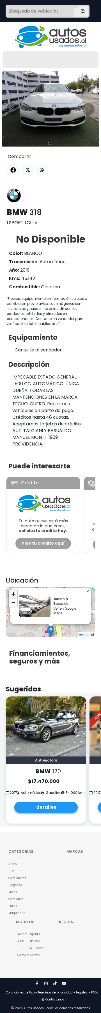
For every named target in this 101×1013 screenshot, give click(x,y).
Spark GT (33, 934)
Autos (12, 864)
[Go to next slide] (88, 109)
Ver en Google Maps (64, 610)
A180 (20, 941)
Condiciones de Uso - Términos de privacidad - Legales (46, 992)
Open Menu (77, 11)
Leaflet (88, 634)
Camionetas (14, 878)
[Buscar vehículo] (83, 11)
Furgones (14, 885)
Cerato (33, 955)
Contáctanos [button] (54, 999)
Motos (12, 892)
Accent (20, 934)
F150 (20, 948)
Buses (12, 906)
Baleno (33, 941)
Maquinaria (14, 913)
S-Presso (33, 948)
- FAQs (93, 992)
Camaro (20, 955)
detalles (46, 807)
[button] (50, 631)
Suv (11, 871)
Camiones (14, 899)
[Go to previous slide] (12, 109)
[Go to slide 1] (49, 143)
